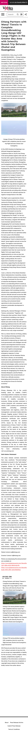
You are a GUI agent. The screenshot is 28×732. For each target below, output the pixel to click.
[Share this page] (26, 14)
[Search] (18, 14)
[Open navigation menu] (2, 14)
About (6, 722)
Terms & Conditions (14, 729)
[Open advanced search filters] (21, 14)
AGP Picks (4, 2)
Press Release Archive (16, 722)
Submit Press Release (14, 726)
